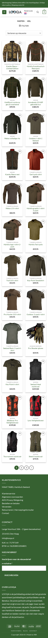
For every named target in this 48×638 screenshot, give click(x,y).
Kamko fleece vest (12, 174)
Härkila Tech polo (36, 245)
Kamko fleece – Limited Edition (12, 67)
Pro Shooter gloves (35, 348)
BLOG (25, 631)
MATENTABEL (16, 631)
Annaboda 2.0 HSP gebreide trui (35, 103)
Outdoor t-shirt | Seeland (35, 139)
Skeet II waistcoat (35, 456)
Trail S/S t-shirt (12, 280)
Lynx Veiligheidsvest (36, 421)
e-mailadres (7, 563)
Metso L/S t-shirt (12, 208)
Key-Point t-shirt (12, 384)
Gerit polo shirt (36, 174)
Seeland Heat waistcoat (35, 385)
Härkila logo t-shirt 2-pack (12, 246)
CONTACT (33, 631)
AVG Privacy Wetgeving (12, 500)
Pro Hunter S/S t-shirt (12, 314)
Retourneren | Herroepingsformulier (18, 510)
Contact (5, 513)
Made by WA (32, 635)
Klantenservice (8, 493)
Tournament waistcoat (12, 456)
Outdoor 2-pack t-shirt (36, 314)
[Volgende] (31, 468)
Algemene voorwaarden (12, 497)
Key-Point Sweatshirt (35, 280)
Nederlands (28, 11)
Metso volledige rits (12, 138)
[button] (4, 12)
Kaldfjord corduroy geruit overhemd (12, 103)
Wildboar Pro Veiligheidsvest (12, 422)
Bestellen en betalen (11, 503)
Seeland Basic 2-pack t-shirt (12, 349)
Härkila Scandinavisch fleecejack (35, 67)
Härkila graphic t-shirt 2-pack (35, 209)
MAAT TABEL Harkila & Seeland (16, 487)
